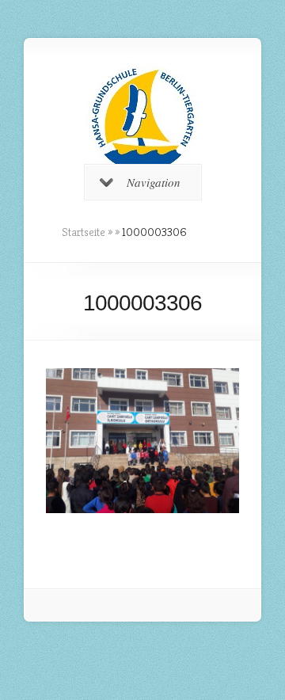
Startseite (83, 232)
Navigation (153, 182)
